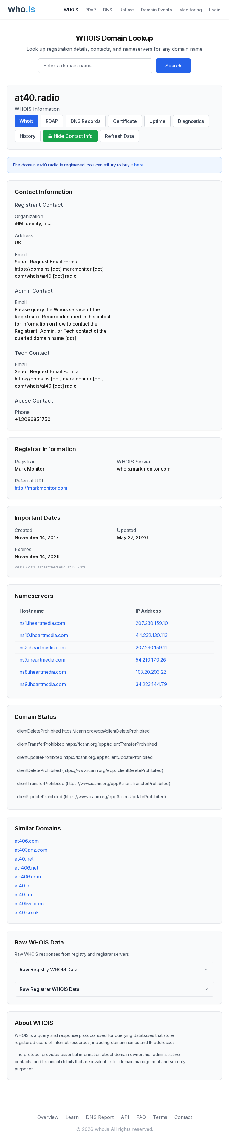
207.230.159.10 (152, 623)
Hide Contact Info (73, 136)
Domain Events (156, 9)
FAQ (141, 1117)
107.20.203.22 (151, 672)
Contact (183, 1117)
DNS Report (100, 1117)
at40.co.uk (27, 912)
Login (215, 9)
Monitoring (190, 9)
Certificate (125, 121)
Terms (160, 1117)
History (27, 136)
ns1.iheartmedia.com (42, 623)
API (125, 1117)
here (139, 164)
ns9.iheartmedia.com (42, 684)
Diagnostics (191, 121)
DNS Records (85, 121)
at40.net (24, 859)
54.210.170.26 (151, 660)
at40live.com (29, 903)
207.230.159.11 (151, 647)
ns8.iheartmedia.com (42, 672)
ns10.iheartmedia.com (43, 635)
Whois (26, 121)
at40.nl (22, 886)
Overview (47, 1117)
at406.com (27, 841)
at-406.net (26, 868)
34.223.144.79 (151, 684)
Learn (72, 1117)
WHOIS (71, 9)
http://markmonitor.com (41, 488)
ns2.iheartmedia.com (42, 647)
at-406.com (28, 877)
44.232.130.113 (152, 635)
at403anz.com (31, 850)
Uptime (126, 9)
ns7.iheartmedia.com (42, 660)
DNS (107, 9)
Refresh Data (119, 136)
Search (173, 66)
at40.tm (23, 895)
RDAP (90, 9)
